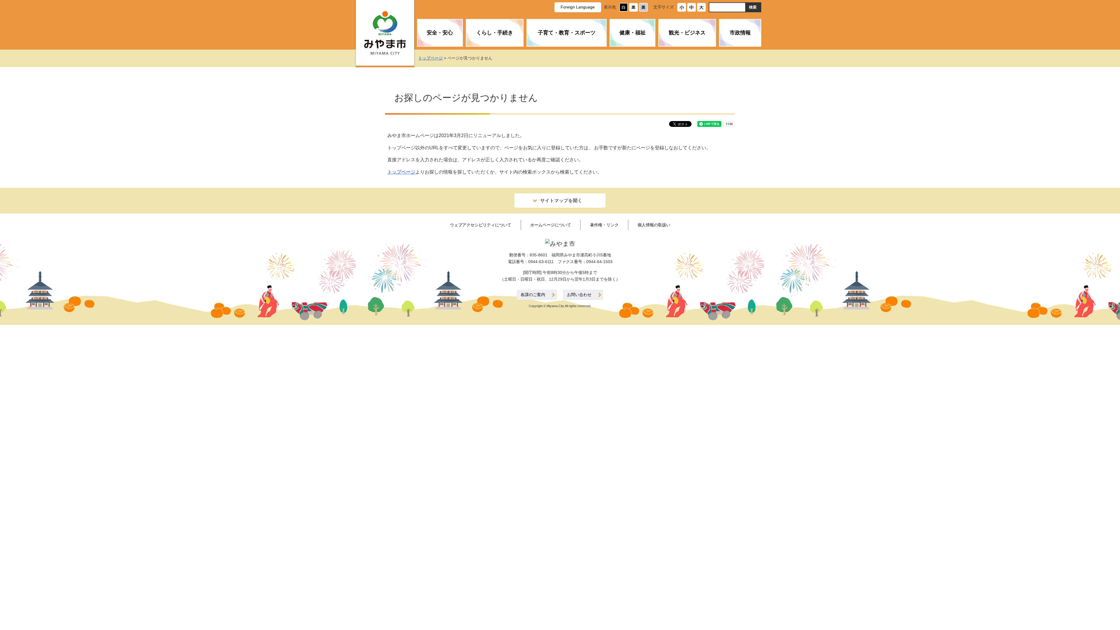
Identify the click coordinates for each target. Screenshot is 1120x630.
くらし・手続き (494, 33)
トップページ (430, 58)
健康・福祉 (633, 33)
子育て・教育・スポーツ (567, 33)
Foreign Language (578, 7)
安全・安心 (440, 33)
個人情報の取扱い (654, 225)
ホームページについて (550, 225)
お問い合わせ (579, 295)
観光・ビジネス (687, 33)
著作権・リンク (604, 225)
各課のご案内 (533, 295)
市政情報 (740, 33)
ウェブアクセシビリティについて (480, 225)
